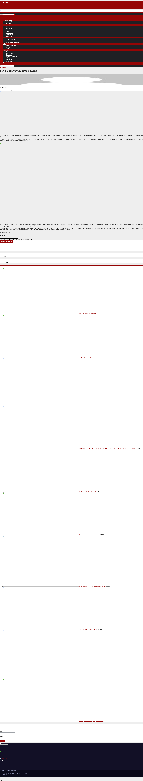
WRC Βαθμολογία (11, 45)
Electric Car (9, 31)
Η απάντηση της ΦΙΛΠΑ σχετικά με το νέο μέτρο (91, 721)
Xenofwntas (3, 87)
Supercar (8, 26)
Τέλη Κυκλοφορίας (11, 56)
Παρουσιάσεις (10, 22)
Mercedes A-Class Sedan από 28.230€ (88, 629)
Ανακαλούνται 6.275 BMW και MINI (9, 238)
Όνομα (1, 727)
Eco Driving (6, 25)
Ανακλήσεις (9, 52)
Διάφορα (5, 50)
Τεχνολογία (9, 55)
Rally (7, 48)
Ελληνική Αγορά (7, 20)
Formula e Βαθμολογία (12, 42)
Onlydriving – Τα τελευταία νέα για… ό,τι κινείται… (15, 773)
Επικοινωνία (9, 59)
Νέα (4, 19)
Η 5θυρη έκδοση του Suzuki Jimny (87, 491)
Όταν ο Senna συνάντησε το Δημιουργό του (89, 534)
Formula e (9, 41)
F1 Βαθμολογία (10, 39)
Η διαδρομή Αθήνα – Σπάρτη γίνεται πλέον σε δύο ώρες (92, 586)
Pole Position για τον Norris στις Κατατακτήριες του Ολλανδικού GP (15, 244)
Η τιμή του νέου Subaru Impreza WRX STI (89, 313)
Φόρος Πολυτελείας (11, 58)
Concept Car (9, 34)
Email (2, 736)
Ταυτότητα (9, 61)
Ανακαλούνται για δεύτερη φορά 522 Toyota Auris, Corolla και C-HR (16, 239)
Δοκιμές (8, 23)
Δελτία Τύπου (10, 53)
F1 (3, 37)
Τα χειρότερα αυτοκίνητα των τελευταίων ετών (90, 677)
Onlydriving (2, 760)
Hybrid (8, 30)
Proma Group (9, 90)
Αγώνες (8, 47)
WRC (4, 44)
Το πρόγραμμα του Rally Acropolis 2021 (89, 357)
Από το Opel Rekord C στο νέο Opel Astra (9, 247)
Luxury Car (9, 33)
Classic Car (9, 36)
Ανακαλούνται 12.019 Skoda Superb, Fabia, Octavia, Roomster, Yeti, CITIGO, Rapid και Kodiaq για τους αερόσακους (107, 448)
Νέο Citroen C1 (83, 405)
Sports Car (9, 28)
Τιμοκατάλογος (7, 62)
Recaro (14, 90)
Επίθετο (2, 731)
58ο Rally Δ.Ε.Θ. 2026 (5, 250)
